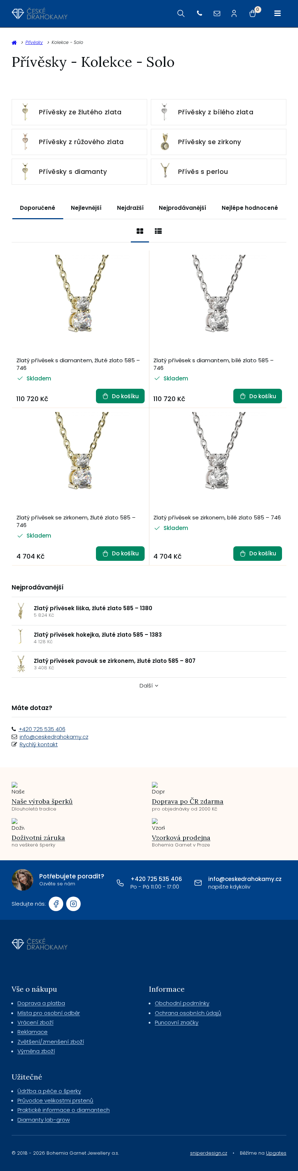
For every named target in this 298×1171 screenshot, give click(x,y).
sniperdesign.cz (208, 1153)
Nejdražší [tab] (130, 208)
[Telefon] (199, 14)
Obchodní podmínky (182, 1003)
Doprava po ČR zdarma (188, 801)
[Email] (217, 14)
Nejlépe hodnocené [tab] (250, 208)
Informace (167, 988)
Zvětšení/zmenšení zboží (50, 1041)
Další (146, 685)
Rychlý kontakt (39, 744)
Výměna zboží (36, 1051)
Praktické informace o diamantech (63, 1110)
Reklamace (32, 1032)
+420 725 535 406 (42, 729)
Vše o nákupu (34, 988)
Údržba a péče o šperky (49, 1091)
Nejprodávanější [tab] (182, 208)
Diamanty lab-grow (43, 1119)
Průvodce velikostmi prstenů (55, 1100)
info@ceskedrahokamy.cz (54, 736)
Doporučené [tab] (37, 208)
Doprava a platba (41, 1003)
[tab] (140, 230)
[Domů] (40, 13)
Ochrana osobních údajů (188, 1013)
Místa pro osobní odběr (48, 1013)
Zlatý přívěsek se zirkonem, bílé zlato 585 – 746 (217, 517)
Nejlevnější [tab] (86, 208)
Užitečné (27, 1076)
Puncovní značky (176, 1022)
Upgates (276, 1153)
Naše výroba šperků (42, 801)
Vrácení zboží (35, 1022)
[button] (120, 396)
